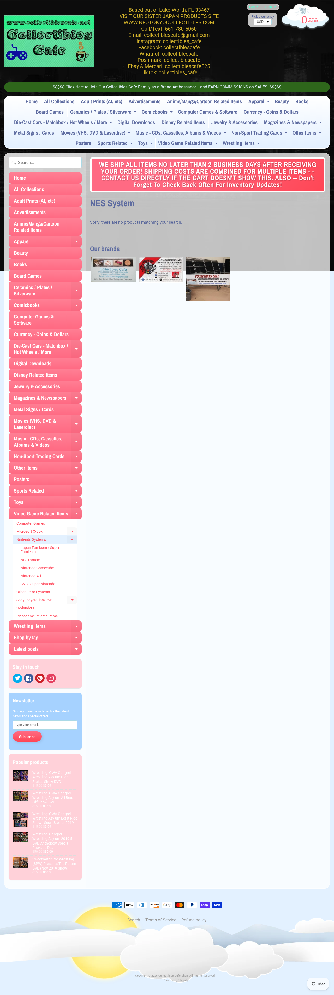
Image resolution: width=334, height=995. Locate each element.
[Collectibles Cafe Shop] (49, 41)
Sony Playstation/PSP (46, 601)
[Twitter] (17, 678)
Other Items (308, 133)
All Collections (59, 101)
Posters (83, 143)
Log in (253, 7)
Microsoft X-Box (46, 532)
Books (301, 101)
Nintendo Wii (31, 576)
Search (133, 920)
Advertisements (144, 101)
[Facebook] (28, 678)
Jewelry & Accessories (234, 122)
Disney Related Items (183, 122)
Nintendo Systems (46, 540)
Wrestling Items (242, 143)
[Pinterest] (40, 678)
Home (32, 101)
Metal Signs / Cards (34, 132)
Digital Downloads (136, 122)
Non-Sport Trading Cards (260, 133)
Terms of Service (160, 920)
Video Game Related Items (188, 143)
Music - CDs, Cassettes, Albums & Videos (182, 133)
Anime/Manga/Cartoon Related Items (204, 101)
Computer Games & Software (207, 111)
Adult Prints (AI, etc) (101, 101)
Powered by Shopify (175, 980)
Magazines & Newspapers (293, 123)
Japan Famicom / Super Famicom (40, 549)
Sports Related (116, 143)
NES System (30, 560)
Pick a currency (262, 17)
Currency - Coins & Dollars (271, 111)
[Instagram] (51, 678)
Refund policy (194, 920)
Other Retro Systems (33, 592)
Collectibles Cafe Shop (173, 976)
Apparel (259, 102)
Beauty (282, 101)
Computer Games (30, 523)
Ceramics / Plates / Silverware (104, 112)
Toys (146, 143)
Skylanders (25, 608)
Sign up (270, 7)
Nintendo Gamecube (37, 568)
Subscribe (27, 736)
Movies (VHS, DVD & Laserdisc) (96, 133)
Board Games (50, 111)
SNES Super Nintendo (38, 584)
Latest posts (48, 650)
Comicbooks (158, 112)
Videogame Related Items (37, 616)
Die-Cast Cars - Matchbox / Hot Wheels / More (64, 123)
